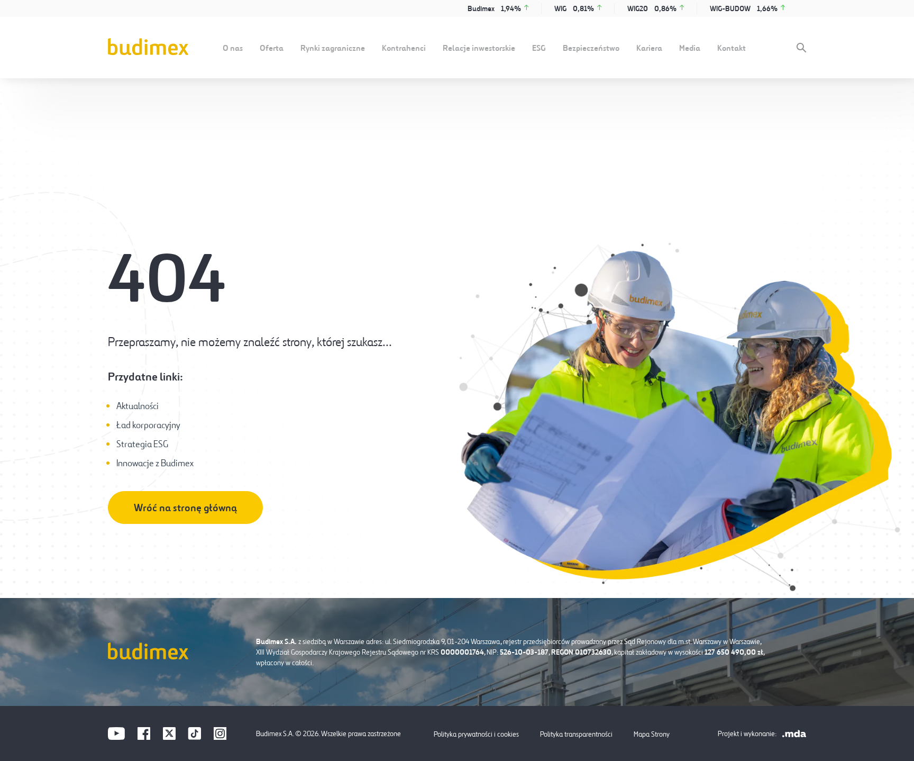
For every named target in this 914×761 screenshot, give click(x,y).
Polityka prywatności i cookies (476, 734)
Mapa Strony (652, 734)
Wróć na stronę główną (185, 507)
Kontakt (731, 47)
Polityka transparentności (576, 734)
